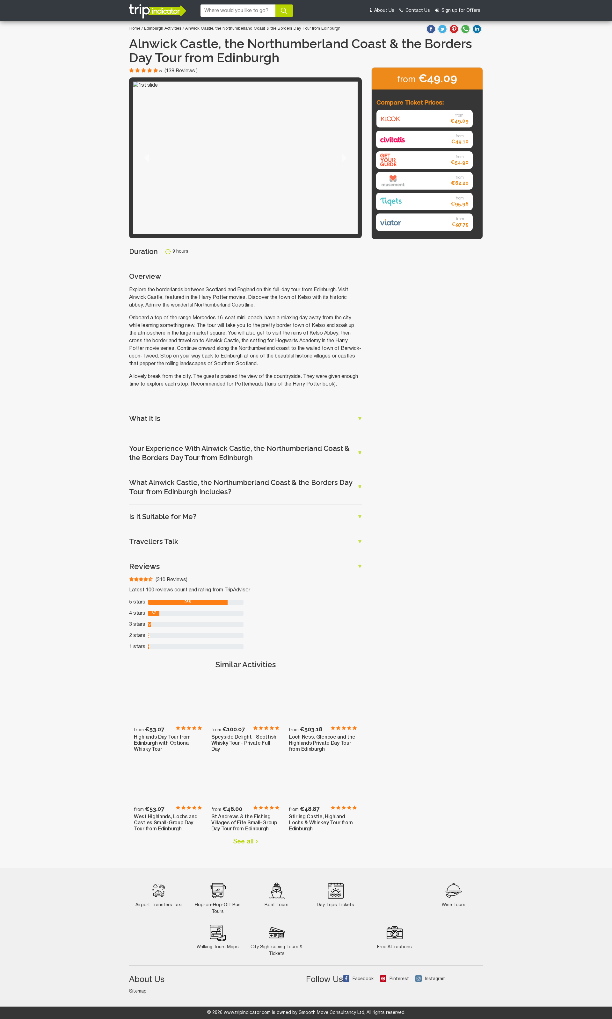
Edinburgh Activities (163, 29)
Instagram (435, 979)
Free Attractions (394, 947)
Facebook (363, 979)
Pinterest (399, 979)
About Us (383, 11)
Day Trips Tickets (335, 905)
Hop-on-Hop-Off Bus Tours (218, 908)
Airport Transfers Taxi (158, 905)
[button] (146, 157)
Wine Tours (453, 905)
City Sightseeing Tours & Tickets (276, 950)
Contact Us (417, 11)
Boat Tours (276, 905)
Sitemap (138, 991)
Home (134, 29)
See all (244, 842)
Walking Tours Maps (218, 947)
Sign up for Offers (460, 11)
